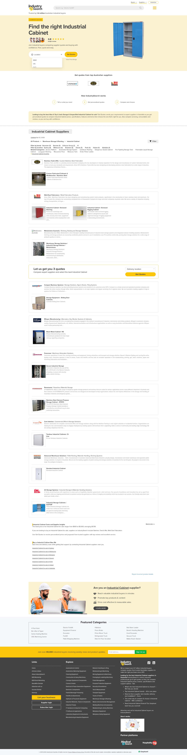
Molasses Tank (72, 152)
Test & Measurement (99, 689)
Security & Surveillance (99, 686)
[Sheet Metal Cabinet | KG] (52, 329)
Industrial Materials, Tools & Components (78, 702)
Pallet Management (99, 680)
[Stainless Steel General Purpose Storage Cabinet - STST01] (52, 397)
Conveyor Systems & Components (76, 680)
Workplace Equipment (99, 711)
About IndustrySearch (38, 674)
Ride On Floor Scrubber (103, 639)
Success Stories (36, 689)
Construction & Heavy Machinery (75, 677)
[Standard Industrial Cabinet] (52, 466)
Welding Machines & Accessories (102, 705)
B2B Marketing (36, 677)
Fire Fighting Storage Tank (124, 150)
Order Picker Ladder (87, 152)
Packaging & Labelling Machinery (103, 677)
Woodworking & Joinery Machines (103, 708)
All (78, 146)
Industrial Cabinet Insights (40, 154)
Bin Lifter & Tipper (37, 631)
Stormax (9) (56, 146)
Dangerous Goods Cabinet (104, 150)
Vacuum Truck (131, 636)
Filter (154, 141)
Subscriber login (46, 707)
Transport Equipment (99, 693)
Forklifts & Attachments (73, 696)
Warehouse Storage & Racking (53, 141)
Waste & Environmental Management (104, 702)
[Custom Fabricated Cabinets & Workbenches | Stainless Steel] (52, 171)
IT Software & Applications (74, 711)
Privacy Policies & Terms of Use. (76, 752)
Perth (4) (87, 148)
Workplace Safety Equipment (101, 714)
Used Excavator (132, 633)
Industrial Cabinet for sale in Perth (42, 562)
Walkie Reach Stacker (134, 639)
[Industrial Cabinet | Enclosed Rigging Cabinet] (93, 205)
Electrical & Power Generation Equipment (78, 686)
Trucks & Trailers (97, 696)
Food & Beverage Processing (74, 693)
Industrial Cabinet (73, 141)
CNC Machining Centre (39, 637)
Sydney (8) (47, 148)
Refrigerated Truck (101, 636)
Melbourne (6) (58, 148)
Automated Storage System (68, 150)
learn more (101, 608)
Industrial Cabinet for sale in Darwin (43, 558)
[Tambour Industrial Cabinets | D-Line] (52, 431)
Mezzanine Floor (59, 152)
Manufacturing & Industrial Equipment (77, 717)
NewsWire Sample (37, 683)
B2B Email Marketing (38, 680)
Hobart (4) (96, 148)
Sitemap (34, 693)
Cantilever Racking (86, 150)
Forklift (65, 636)
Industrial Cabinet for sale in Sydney (43, 548)
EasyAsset (153, 703)
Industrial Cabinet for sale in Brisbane (43, 555)
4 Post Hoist (35, 628)
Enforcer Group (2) (69, 146)
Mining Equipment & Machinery (102, 674)
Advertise (153, 2)
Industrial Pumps (71, 705)
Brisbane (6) (69, 148)
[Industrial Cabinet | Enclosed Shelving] (52, 205)
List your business (46, 697)
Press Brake (99, 630)
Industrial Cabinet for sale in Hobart (43, 565)
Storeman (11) (46, 146)
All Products (35, 141)
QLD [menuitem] (34, 67)
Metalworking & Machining (101, 671)
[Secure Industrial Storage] (52, 363)
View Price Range (71, 59)
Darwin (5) (79, 148)
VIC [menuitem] (34, 64)
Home (33, 668)
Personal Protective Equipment (102, 683)
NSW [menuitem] (35, 60)
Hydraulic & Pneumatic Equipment (76, 699)
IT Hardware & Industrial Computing (76, 708)
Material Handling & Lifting (101, 668)
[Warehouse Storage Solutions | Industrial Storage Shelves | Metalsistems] (52, 241)
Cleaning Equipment (72, 674)
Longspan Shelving (44, 152)
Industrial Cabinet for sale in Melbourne (44, 552)
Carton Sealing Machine (39, 634)
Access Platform (51, 150)
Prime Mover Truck (101, 633)
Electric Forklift (68, 627)
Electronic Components (73, 689)
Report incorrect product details (142, 574)
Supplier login (46, 703)
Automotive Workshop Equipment (76, 671)
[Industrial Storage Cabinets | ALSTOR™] (52, 500)
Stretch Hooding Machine (135, 630)
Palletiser (98, 627)
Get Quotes (71, 54)
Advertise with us (37, 686)
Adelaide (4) (106, 148)
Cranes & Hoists (71, 683)
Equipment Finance (69, 630)
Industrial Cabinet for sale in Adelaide (43, 568)
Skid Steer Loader (132, 627)
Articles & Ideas (36, 671)
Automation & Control (72, 668)
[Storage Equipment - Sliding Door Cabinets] (52, 295)
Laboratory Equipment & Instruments (77, 714)
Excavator (66, 633)
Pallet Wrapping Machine (71, 639)
